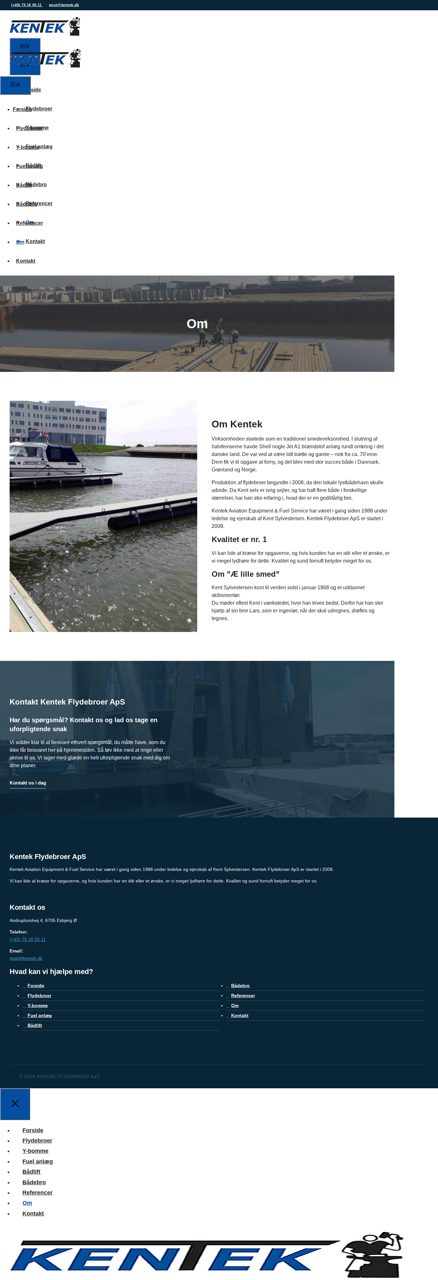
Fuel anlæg (29, 166)
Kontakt (35, 241)
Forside (31, 89)
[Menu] (15, 85)
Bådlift (24, 185)
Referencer (29, 223)
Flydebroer (39, 108)
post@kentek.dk (64, 5)
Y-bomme (27, 147)
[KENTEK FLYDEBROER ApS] (45, 72)
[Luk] (15, 1104)
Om (20, 242)
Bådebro (36, 184)
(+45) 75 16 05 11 (27, 5)
